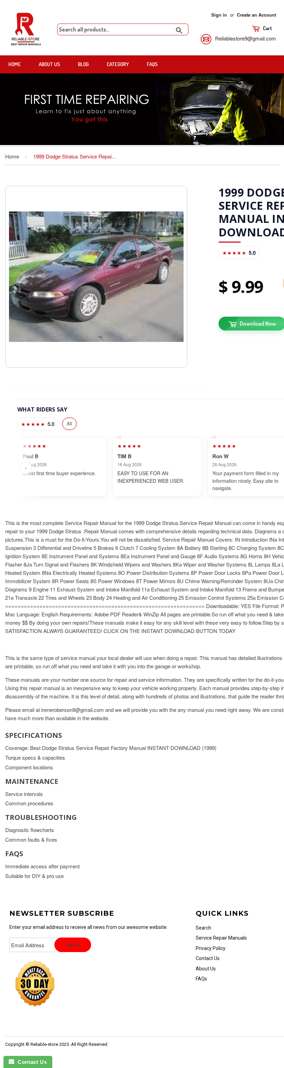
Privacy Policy (210, 948)
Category (118, 64)
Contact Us (208, 958)
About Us (49, 64)
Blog (83, 64)
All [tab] (69, 423)
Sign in (219, 15)
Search (203, 928)
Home (14, 64)
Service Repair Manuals (221, 938)
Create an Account (256, 15)
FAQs (152, 64)
